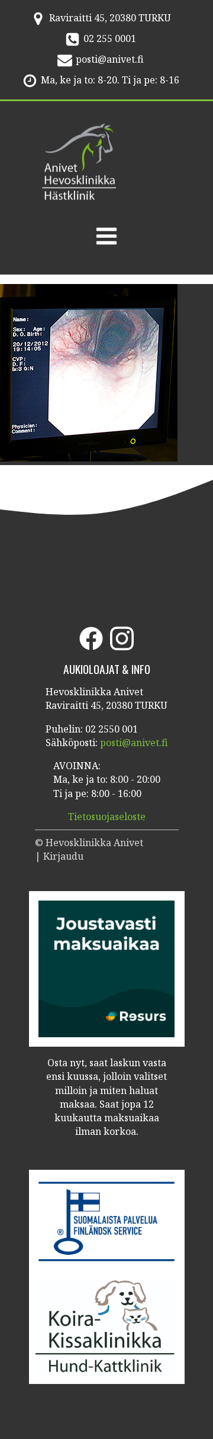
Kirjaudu (63, 856)
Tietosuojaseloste (107, 816)
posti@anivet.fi (110, 59)
